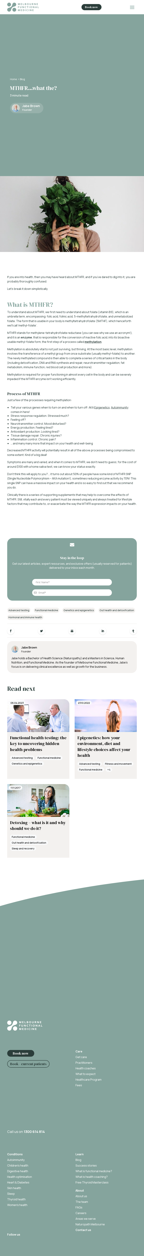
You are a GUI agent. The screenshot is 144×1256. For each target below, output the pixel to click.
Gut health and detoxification (117, 610)
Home (13, 79)
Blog (22, 79)
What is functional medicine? (94, 1171)
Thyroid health (16, 1199)
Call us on (26, 1131)
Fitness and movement (118, 763)
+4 (108, 769)
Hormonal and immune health (25, 617)
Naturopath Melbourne (90, 1224)
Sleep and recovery (23, 848)
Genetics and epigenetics (79, 610)
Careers (81, 1213)
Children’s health (17, 1165)
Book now (91, 7)
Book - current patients (28, 1063)
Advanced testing (18, 610)
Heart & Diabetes (18, 1182)
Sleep (11, 1194)
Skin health (14, 1188)
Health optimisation (19, 1177)
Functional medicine (46, 610)
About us (81, 1196)
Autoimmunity (119, 407)
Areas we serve (86, 1219)
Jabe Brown (31, 106)
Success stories (86, 1165)
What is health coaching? (92, 1177)
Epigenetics (102, 407)
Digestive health (17, 1171)
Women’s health (17, 1205)
